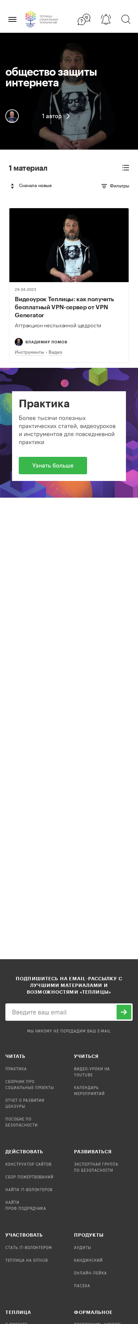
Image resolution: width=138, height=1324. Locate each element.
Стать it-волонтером (28, 1248)
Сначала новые (35, 185)
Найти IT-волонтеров (29, 1190)
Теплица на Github (26, 1261)
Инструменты (29, 352)
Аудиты (82, 1248)
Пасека (82, 1286)
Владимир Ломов (46, 342)
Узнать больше (53, 465)
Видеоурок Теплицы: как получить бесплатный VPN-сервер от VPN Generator (64, 307)
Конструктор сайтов (28, 1165)
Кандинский (88, 1261)
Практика (16, 1069)
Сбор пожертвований (29, 1177)
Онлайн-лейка (90, 1273)
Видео (55, 352)
